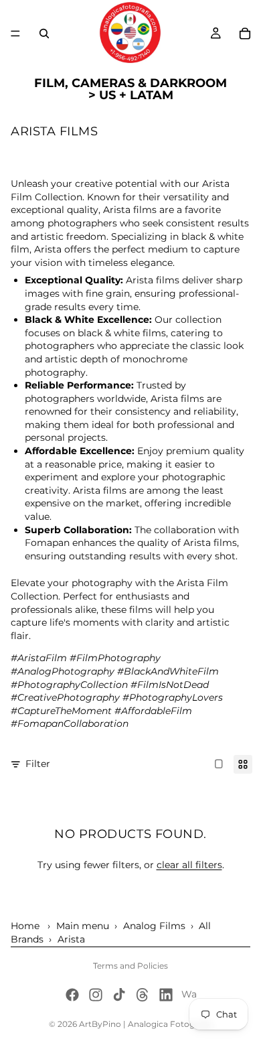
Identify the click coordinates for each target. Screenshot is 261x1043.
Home (25, 926)
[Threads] (143, 995)
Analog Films (154, 926)
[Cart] (245, 33)
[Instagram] (96, 995)
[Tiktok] (119, 995)
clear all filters (189, 865)
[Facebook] (72, 995)
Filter (37, 764)
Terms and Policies (130, 966)
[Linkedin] (166, 995)
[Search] (44, 33)
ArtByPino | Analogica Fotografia (145, 1024)
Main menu (82, 926)
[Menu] (15, 33)
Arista (71, 939)
